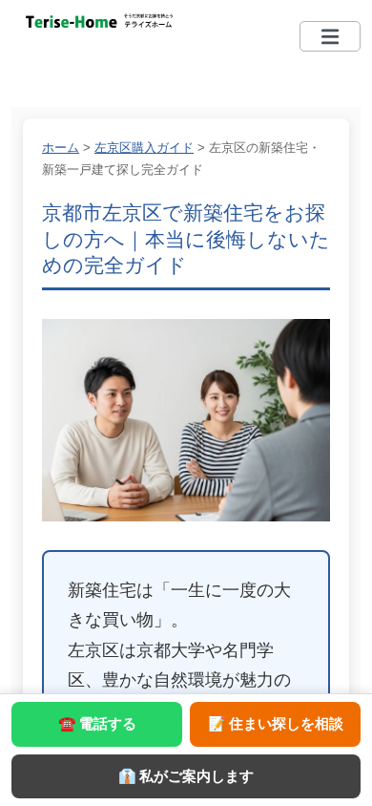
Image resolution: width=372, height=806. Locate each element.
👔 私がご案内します (186, 776)
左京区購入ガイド (144, 148)
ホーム (60, 148)
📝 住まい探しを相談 (275, 723)
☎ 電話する (97, 723)
